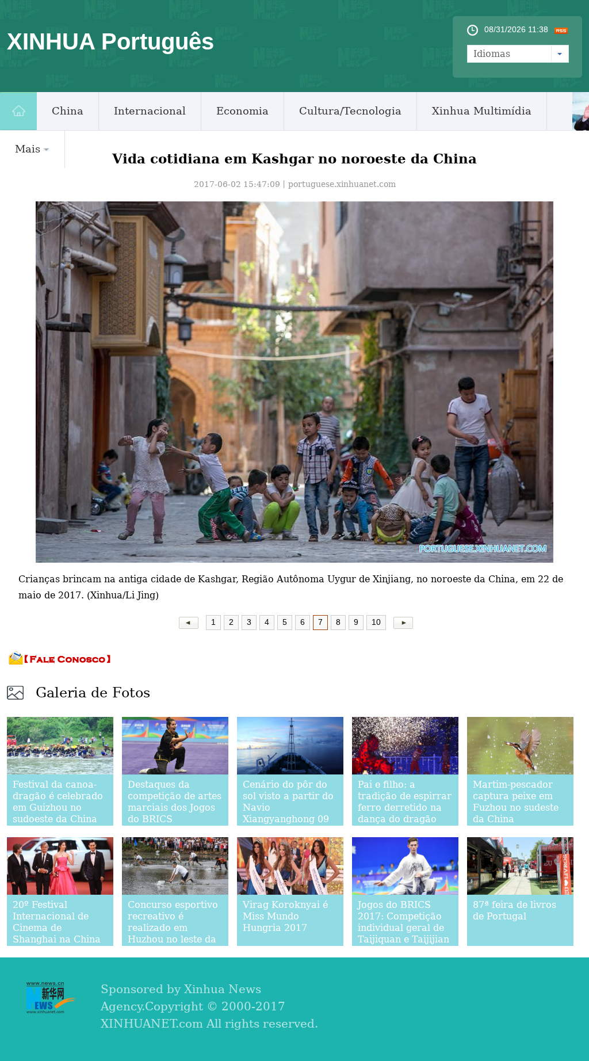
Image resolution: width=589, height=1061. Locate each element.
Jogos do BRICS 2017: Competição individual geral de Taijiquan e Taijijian (403, 922)
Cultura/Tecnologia (350, 111)
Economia (242, 111)
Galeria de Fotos (93, 693)
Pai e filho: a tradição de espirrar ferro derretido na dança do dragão (405, 802)
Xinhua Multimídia (481, 111)
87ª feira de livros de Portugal (514, 910)
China (67, 111)
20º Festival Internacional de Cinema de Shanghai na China (57, 922)
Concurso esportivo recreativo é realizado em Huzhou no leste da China (173, 927)
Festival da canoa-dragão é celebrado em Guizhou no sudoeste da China (58, 802)
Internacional (150, 111)
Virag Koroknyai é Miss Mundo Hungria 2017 (285, 916)
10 (376, 622)
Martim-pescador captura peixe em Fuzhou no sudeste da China (516, 802)
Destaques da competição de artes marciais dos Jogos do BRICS (174, 802)
